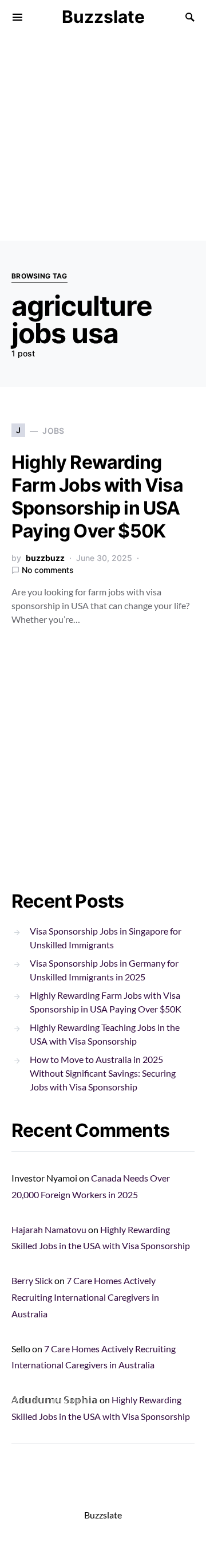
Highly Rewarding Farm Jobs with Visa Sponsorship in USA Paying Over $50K (97, 496)
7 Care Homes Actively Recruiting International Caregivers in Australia (85, 1297)
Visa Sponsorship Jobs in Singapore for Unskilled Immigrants (105, 937)
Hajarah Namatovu (48, 1229)
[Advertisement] (103, 137)
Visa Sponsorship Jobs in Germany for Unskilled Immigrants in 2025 (104, 969)
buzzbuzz (45, 558)
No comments (48, 570)
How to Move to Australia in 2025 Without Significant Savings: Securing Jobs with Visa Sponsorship (103, 1073)
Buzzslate (103, 16)
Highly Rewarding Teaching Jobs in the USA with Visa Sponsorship (105, 1034)
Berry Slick (32, 1280)
